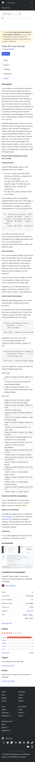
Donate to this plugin (8, 681)
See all (31, 652)
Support (5, 78)
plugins (31, 614)
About (3, 692)
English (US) (30, 611)
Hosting (4, 698)
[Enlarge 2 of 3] (31, 548)
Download (6, 53)
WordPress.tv (7, 716)
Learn (3, 706)
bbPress (5, 727)
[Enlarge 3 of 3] (31, 557)
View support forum (8, 665)
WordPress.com (7, 721)
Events (20, 709)
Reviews (6, 65)
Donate (21, 713)
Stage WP (8, 519)
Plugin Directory (6, 8)
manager (25, 614)
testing (31, 618)
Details (5, 60)
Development (7, 74)
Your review (5, 652)
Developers (5, 713)
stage (26, 618)
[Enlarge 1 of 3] (14, 548)
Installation (6, 69)
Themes (20, 695)
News (3, 695)
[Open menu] (32, 2)
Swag (21, 716)
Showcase (21, 692)
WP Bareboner (8, 516)
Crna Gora (9, 738)
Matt (4, 724)
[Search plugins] (19, 14)
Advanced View (7, 623)
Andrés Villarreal (9, 49)
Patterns (21, 701)
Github (23, 538)
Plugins (20, 698)
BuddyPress (6, 730)
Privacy (4, 701)
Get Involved (22, 706)
